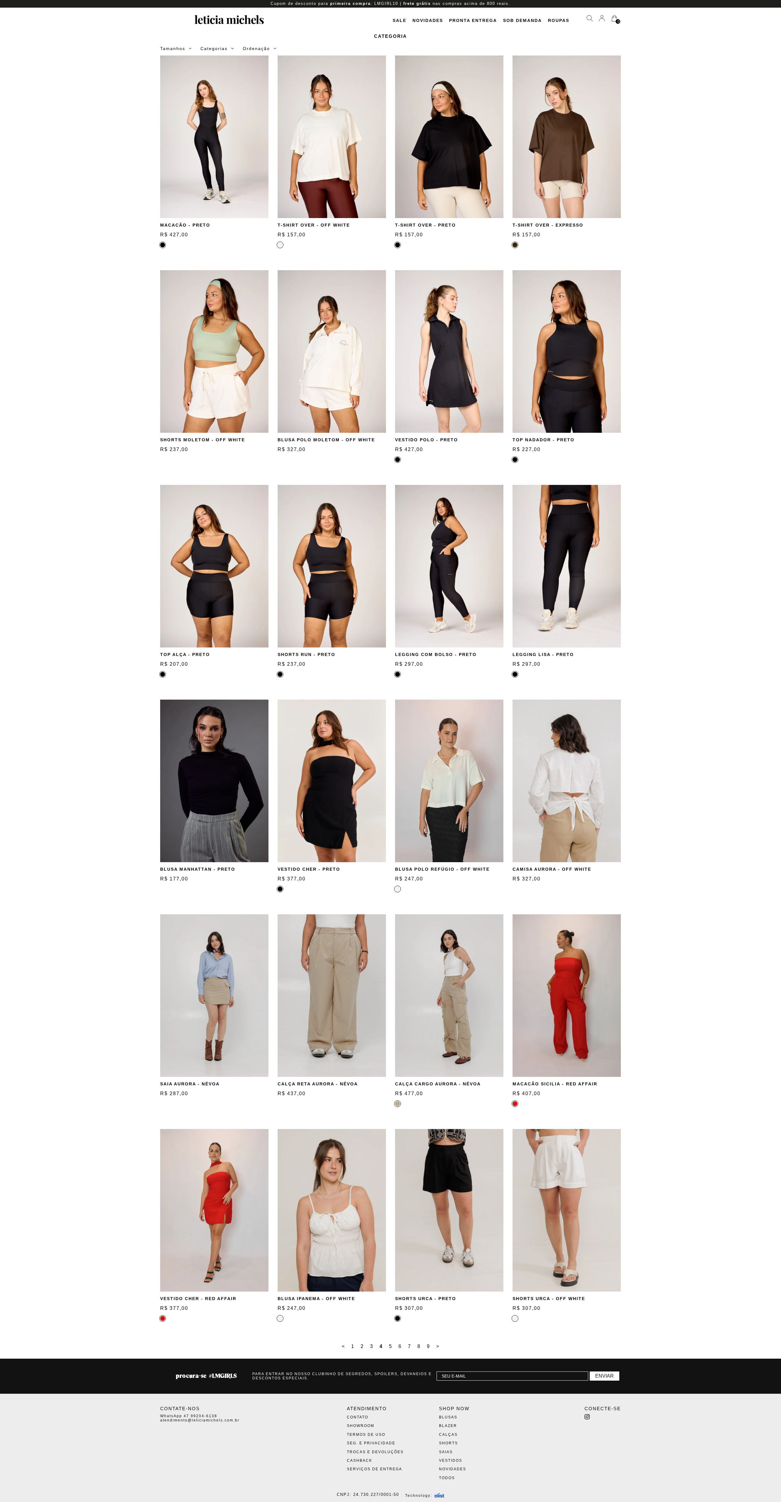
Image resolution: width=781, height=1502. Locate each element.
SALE (399, 20)
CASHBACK (359, 1460)
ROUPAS (558, 20)
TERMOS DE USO (366, 1434)
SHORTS (448, 1443)
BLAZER (448, 1426)
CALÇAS (448, 1434)
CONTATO (357, 1417)
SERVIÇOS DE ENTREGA (374, 1469)
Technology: (418, 1495)
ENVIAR (604, 1375)
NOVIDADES (427, 20)
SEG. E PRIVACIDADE (371, 1443)
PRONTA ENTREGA (473, 20)
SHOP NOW (454, 1408)
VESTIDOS (450, 1460)
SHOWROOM (360, 1426)
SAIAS (446, 1452)
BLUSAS (448, 1417)
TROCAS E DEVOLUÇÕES (375, 1452)
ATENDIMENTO (367, 1408)
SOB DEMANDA (522, 20)
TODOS (447, 1478)
